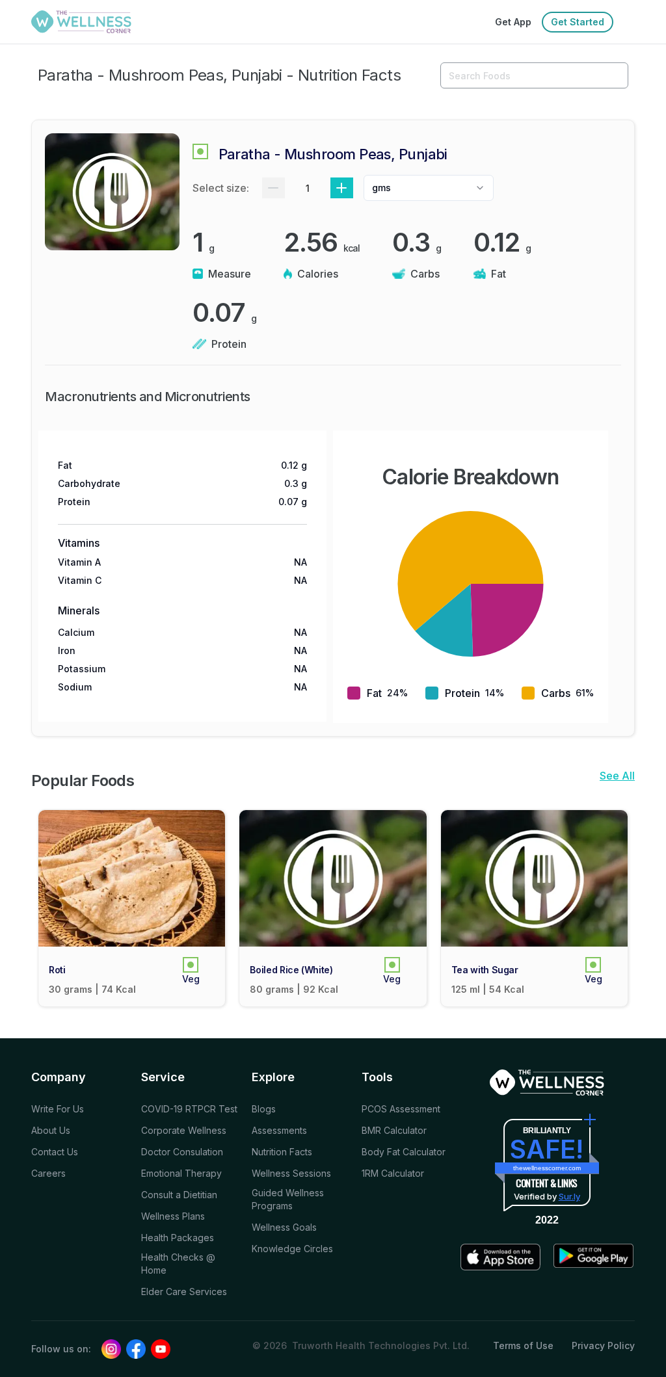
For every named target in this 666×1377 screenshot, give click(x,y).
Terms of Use (523, 1345)
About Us (50, 1130)
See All (617, 775)
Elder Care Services (184, 1291)
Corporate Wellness (183, 1130)
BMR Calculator (394, 1130)
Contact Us (54, 1151)
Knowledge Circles (292, 1248)
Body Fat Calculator (404, 1151)
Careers (48, 1173)
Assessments (279, 1130)
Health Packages (177, 1237)
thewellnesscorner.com (547, 1168)
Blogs (264, 1108)
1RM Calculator (393, 1173)
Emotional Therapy (181, 1173)
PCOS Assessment (401, 1108)
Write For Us (57, 1108)
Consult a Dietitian (179, 1194)
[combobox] (429, 188)
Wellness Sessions (291, 1173)
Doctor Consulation (182, 1151)
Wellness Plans (173, 1216)
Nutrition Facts (282, 1151)
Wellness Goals (284, 1227)
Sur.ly (569, 1196)
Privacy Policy (603, 1345)
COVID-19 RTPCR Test (189, 1108)
